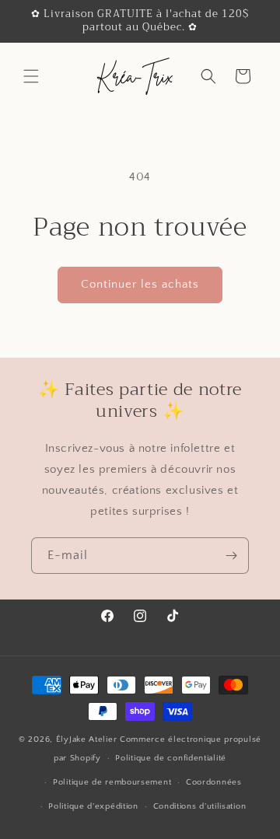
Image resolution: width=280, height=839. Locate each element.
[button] (31, 76)
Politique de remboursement (112, 782)
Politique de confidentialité (170, 758)
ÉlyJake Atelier (88, 739)
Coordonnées (214, 782)
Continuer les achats (140, 284)
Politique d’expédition (93, 806)
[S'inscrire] (231, 555)
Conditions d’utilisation (200, 806)
